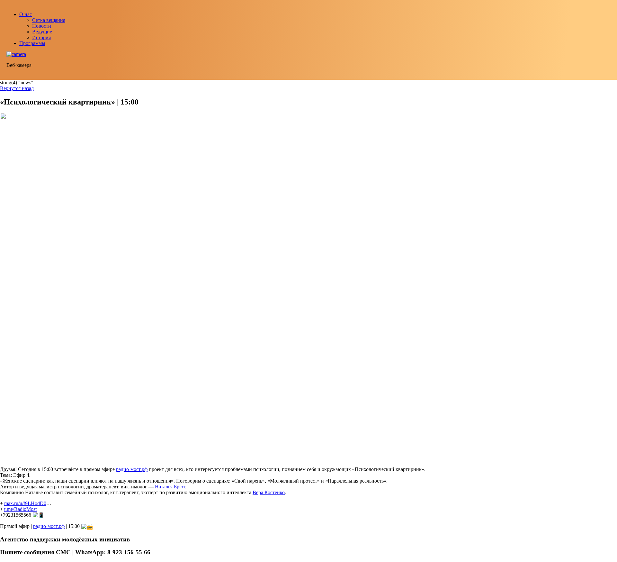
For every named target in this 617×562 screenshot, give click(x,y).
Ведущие (42, 31)
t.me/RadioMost (20, 509)
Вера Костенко (269, 492)
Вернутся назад (17, 88)
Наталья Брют (170, 486)
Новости (41, 26)
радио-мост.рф (132, 469)
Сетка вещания (48, 20)
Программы (32, 43)
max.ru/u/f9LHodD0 (25, 503)
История (41, 37)
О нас (25, 14)
